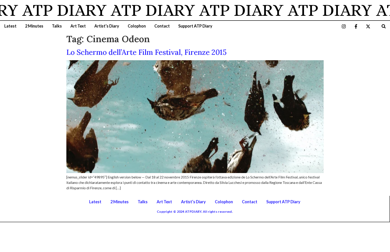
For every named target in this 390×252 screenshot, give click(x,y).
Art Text (78, 25)
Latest (10, 25)
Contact (162, 25)
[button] (383, 26)
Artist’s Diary (106, 25)
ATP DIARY (56, 10)
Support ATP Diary (195, 25)
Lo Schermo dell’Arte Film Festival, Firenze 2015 (146, 52)
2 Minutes (34, 25)
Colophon (137, 25)
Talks (57, 25)
